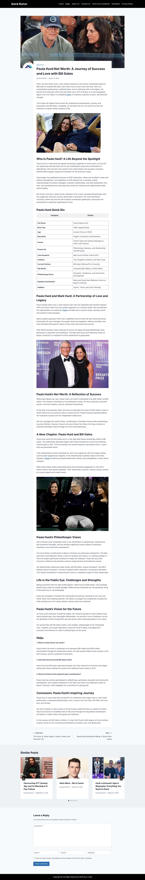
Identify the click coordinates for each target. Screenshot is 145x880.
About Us (75, 4)
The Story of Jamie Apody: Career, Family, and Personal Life (51, 736)
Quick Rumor (42, 78)
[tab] (68, 800)
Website (91, 853)
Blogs (67, 4)
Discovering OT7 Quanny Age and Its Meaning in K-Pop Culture (36, 786)
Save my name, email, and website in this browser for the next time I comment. (64, 858)
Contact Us (85, 4)
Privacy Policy (127, 4)
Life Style (40, 65)
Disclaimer (116, 4)
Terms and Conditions (101, 4)
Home (61, 4)
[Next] (121, 778)
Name (37, 853)
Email (64, 853)
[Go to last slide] (23, 778)
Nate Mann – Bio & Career (72, 783)
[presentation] (37, 767)
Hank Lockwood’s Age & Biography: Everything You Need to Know (108, 786)
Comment (38, 826)
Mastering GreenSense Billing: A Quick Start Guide (94, 736)
